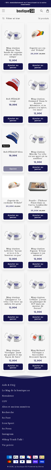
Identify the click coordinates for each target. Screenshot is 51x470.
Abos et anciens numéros (16, 407)
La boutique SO (21, 467)
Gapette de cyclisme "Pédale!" (13, 202)
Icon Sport (8, 423)
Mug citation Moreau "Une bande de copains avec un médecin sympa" (13, 52)
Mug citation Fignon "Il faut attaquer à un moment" (38, 252)
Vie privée (8, 445)
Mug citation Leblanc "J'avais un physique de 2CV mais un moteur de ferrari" (38, 302)
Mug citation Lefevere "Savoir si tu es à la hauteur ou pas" (13, 252)
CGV (4, 401)
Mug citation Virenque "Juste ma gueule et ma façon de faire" (13, 353)
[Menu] (3, 11)
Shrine (41, 467)
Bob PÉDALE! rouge (13, 100)
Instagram (7, 434)
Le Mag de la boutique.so (16, 390)
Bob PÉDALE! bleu (13, 152)
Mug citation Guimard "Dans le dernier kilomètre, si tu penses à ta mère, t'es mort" (38, 104)
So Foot (6, 418)
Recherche (8, 412)
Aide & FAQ (8, 385)
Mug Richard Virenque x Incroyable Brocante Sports (37, 353)
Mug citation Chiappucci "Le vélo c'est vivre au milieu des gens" (13, 300)
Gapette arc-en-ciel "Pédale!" (38, 49)
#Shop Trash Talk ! (12, 439)
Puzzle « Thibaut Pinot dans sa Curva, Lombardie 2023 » (37, 204)
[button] (42, 11)
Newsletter (8, 396)
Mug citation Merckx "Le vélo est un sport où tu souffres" (37, 155)
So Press (7, 428)
